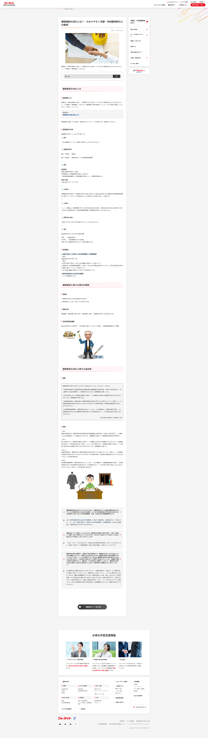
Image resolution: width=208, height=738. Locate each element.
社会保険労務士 (64, 689)
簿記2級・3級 (97, 689)
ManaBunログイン (173, 1)
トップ (59, 9)
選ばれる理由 (133, 29)
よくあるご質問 (134, 63)
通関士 (62, 700)
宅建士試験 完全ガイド (136, 52)
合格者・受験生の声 (135, 58)
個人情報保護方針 (102, 724)
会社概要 (201, 1)
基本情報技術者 (97, 700)
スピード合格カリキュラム (136, 35)
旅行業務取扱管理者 (65, 702)
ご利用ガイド (183, 5)
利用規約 (122, 721)
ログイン (139, 72)
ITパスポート (97, 702)
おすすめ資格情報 (66, 708)
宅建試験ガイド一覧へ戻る (93, 607)
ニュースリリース (137, 686)
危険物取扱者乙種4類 (82, 690)
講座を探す (171, 5)
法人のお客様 (193, 1)
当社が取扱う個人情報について (117, 724)
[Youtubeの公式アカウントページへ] (60, 724)
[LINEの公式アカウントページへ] (65, 724)
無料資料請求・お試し (198, 5)
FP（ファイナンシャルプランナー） (101, 691)
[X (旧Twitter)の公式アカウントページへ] (76, 724)
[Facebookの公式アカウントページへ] (70, 724)
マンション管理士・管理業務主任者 (85, 703)
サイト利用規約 (130, 721)
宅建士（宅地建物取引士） (137, 22)
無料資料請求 (120, 697)
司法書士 (63, 692)
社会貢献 (135, 684)
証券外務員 (80, 689)
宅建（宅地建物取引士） (83, 700)
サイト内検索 (185, 1)
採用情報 (135, 691)
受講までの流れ (118, 688)
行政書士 (63, 690)
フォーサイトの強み (159, 5)
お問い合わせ (118, 693)
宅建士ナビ (133, 46)
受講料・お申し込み (135, 41)
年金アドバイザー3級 (99, 694)
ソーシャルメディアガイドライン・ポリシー (138, 724)
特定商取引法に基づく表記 (143, 721)
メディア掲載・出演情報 (138, 688)
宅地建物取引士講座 (68, 9)
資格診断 (83, 708)
